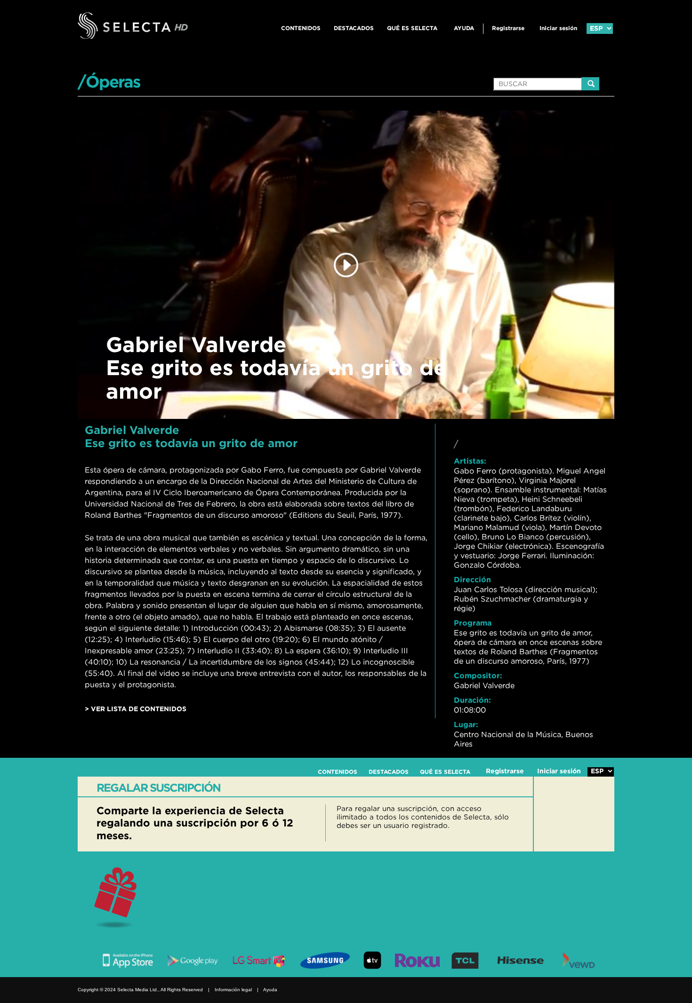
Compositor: (478, 675)
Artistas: (470, 461)
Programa (472, 622)
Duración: (472, 700)
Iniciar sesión (558, 28)
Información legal (233, 989)
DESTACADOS (354, 28)
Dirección (472, 579)
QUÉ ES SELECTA (412, 28)
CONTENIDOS (301, 28)
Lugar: (466, 724)
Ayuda (464, 28)
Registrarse (508, 28)
